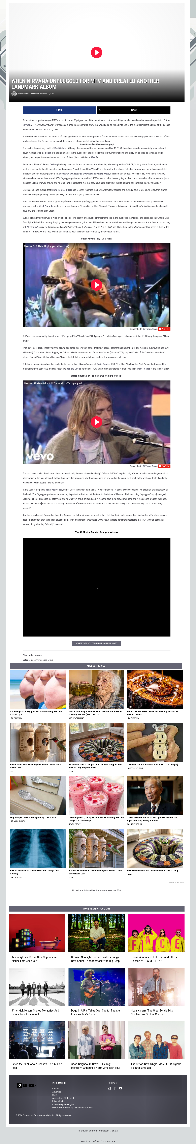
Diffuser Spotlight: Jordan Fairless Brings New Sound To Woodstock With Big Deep (95, 959)
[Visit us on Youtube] (122, 1088)
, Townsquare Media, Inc (44, 1115)
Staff (54, 1095)
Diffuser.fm (149, 329)
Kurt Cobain (60, 148)
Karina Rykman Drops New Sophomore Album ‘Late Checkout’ (34, 959)
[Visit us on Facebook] (116, 1088)
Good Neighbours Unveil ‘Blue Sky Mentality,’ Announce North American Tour (95, 1065)
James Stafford (23, 94)
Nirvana (26, 124)
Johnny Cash (73, 368)
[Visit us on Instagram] (110, 1088)
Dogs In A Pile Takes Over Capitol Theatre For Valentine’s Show (95, 1012)
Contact (56, 1088)
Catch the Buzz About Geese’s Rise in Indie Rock (36, 1065)
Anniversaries (40, 660)
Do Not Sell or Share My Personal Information (72, 1107)
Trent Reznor (143, 368)
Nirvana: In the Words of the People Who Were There (83, 173)
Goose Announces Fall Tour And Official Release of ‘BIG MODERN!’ (154, 959)
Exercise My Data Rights (63, 1104)
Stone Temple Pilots (61, 189)
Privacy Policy (58, 1101)
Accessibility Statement (63, 1098)
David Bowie (103, 364)
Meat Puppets (46, 206)
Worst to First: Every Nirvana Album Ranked (96, 643)
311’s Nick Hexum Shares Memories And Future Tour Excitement (35, 1012)
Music (50, 660)
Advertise (56, 1092)
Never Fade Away (53, 489)
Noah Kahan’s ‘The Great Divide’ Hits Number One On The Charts (152, 1012)
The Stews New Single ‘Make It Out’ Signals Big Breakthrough (156, 1065)
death (48, 152)
